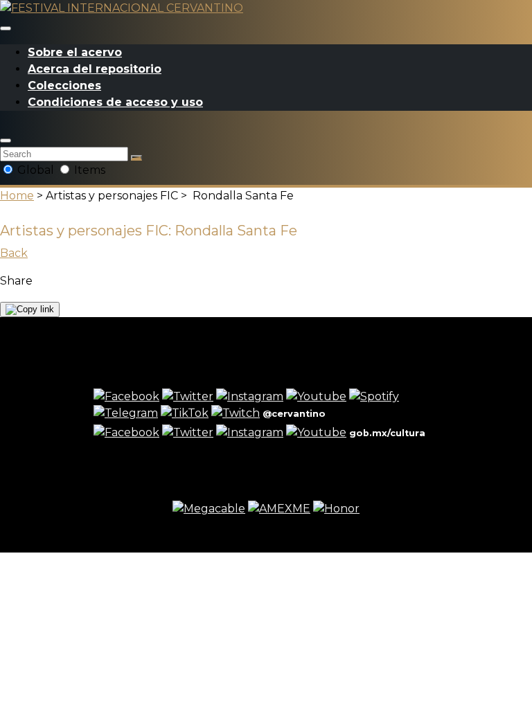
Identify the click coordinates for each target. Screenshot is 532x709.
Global (36, 170)
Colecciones (64, 85)
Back (14, 253)
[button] (5, 140)
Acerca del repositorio (94, 68)
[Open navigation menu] (5, 28)
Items (88, 170)
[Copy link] (30, 309)
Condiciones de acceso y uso (115, 102)
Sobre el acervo (75, 52)
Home (17, 195)
